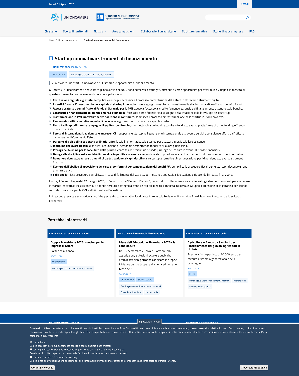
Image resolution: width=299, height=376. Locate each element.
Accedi (245, 4)
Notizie (99, 31)
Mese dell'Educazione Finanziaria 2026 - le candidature (147, 244)
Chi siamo (51, 31)
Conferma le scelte (42, 367)
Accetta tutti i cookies (254, 367)
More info (53, 336)
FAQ (251, 31)
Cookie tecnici (40, 342)
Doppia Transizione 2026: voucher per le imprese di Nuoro (77, 244)
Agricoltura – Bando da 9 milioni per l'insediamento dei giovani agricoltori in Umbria (214, 245)
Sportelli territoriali (75, 31)
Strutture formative (194, 31)
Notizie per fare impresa (69, 40)
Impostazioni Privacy (149, 321)
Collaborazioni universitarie (158, 31)
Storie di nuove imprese (228, 31)
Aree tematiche (122, 31)
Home (52, 40)
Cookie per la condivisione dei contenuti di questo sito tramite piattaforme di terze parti (79, 349)
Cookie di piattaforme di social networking (55, 357)
